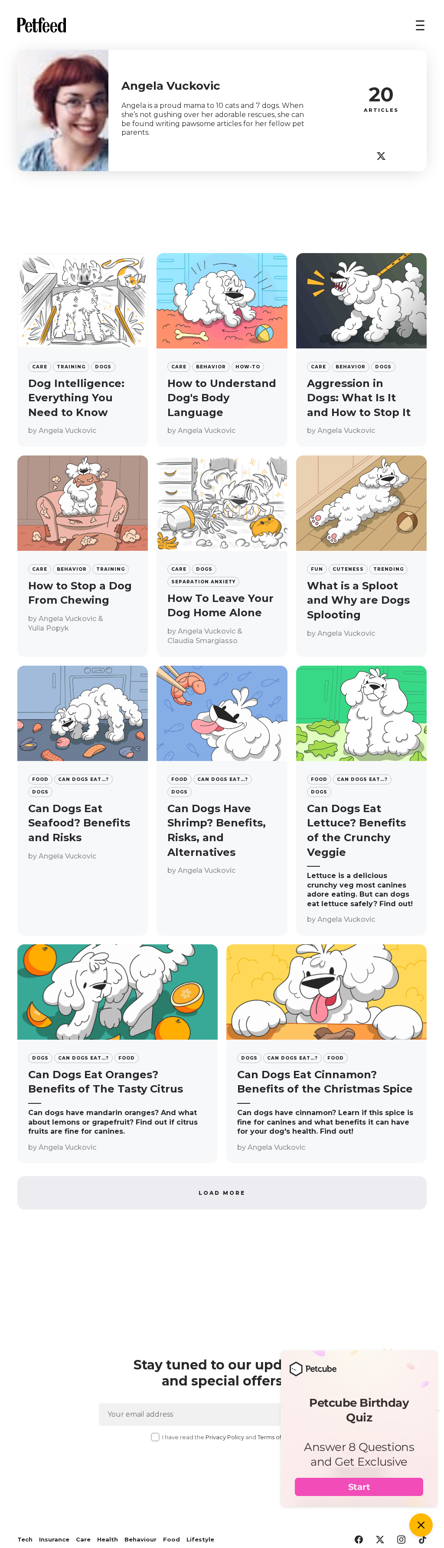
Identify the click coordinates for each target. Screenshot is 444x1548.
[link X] (380, 1540)
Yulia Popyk (48, 628)
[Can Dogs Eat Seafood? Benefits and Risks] (82, 801)
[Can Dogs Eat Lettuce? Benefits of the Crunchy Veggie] (361, 801)
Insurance (54, 1539)
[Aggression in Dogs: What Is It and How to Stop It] (361, 350)
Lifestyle (200, 1539)
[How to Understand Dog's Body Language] (222, 350)
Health (107, 1539)
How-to (247, 367)
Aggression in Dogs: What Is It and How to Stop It (359, 398)
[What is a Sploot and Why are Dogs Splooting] (361, 556)
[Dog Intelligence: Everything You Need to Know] (82, 350)
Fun (317, 569)
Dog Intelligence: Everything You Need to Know (76, 398)
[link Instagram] (401, 1540)
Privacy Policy (225, 1437)
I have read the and (228, 1437)
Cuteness (348, 569)
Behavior (211, 367)
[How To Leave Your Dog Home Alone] (222, 556)
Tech (25, 1539)
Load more (222, 1193)
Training (71, 367)
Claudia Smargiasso (202, 641)
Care (39, 367)
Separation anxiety (203, 582)
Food (40, 779)
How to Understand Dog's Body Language (221, 398)
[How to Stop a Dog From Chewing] (82, 556)
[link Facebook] (359, 1540)
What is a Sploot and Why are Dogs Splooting (358, 600)
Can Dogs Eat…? (83, 779)
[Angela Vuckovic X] (381, 156)
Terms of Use (276, 1437)
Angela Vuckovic (67, 430)
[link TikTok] (422, 1540)
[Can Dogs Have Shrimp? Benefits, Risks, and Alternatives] (222, 801)
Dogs (103, 367)
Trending (388, 569)
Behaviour (140, 1539)
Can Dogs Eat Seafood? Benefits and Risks (79, 823)
